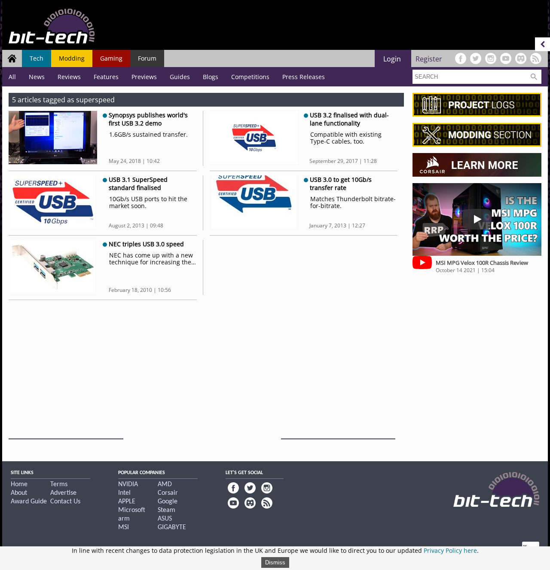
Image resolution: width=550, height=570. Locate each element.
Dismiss (275, 562)
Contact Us (65, 501)
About (19, 493)
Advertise (63, 493)
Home (19, 484)
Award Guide (29, 501)
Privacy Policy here (450, 550)
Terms (58, 484)
